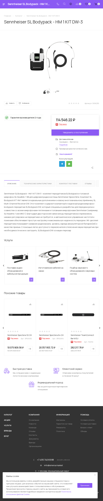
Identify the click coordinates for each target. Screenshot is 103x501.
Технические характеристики (38, 184)
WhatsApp (69, 164)
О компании (34, 420)
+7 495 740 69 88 (45, 460)
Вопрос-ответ (86, 427)
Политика (60, 431)
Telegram (62, 164)
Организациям (35, 446)
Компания (34, 414)
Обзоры (83, 431)
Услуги (7, 425)
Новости (32, 424)
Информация (63, 414)
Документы (34, 439)
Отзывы (88, 184)
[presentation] (3, 265)
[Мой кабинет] (70, 4)
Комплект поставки (68, 184)
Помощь (84, 414)
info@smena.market (53, 465)
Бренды (8, 431)
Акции (7, 420)
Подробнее (63, 145)
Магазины (60, 420)
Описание (11, 184)
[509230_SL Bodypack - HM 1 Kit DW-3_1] (51, 60)
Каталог (8, 414)
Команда (32, 427)
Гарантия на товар (64, 424)
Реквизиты (61, 427)
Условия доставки (88, 424)
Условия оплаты (87, 420)
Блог (6, 436)
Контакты (33, 435)
